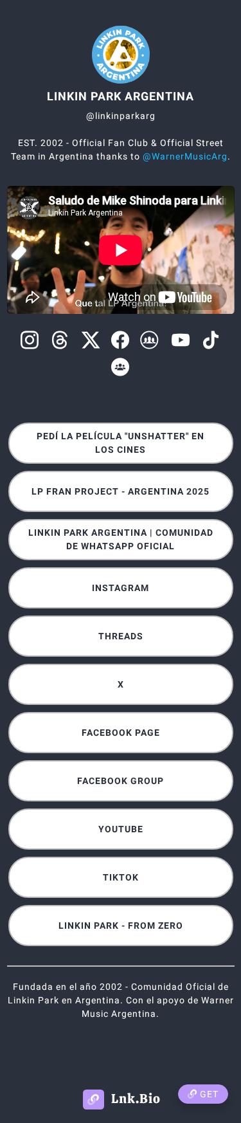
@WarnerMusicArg (185, 156)
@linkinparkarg (121, 116)
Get (208, 1094)
